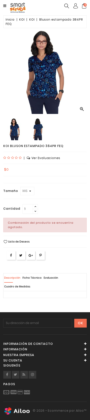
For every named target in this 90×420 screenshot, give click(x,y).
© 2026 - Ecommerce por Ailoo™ (59, 411)
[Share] (11, 255)
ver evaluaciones (46, 158)
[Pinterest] (40, 255)
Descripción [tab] (12, 278)
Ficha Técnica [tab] (32, 278)
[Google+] (31, 255)
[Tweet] (20, 255)
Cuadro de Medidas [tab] (17, 286)
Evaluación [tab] (51, 278)
